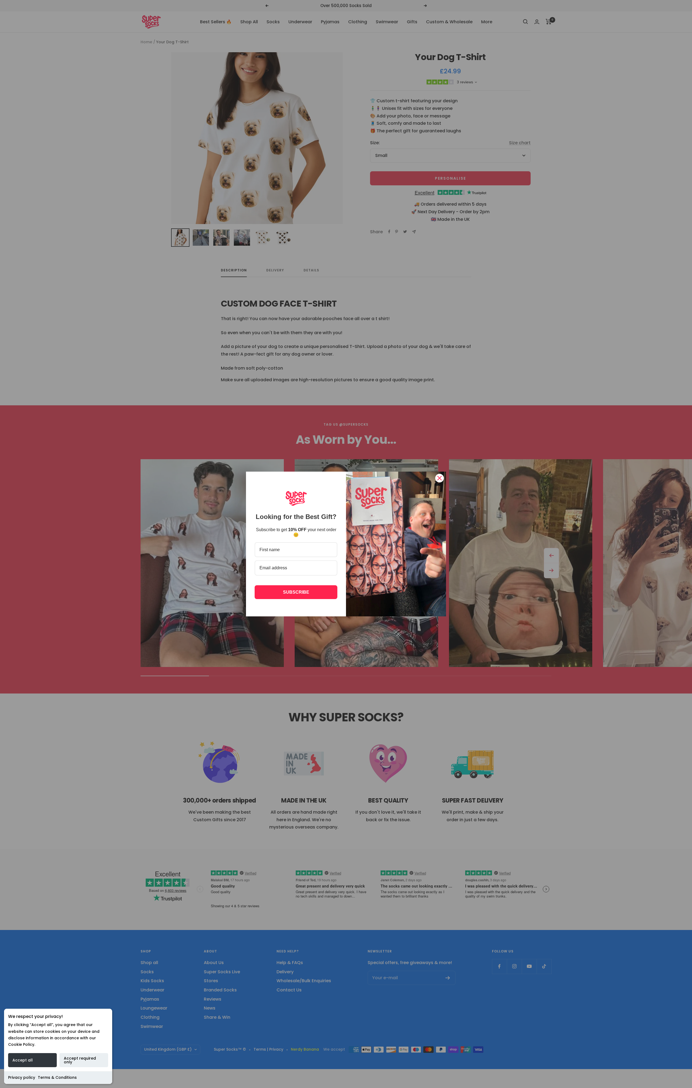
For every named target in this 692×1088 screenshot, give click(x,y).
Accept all (22, 1060)
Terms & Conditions (57, 1077)
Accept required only (80, 1060)
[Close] (439, 478)
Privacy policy (21, 1077)
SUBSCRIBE (296, 592)
